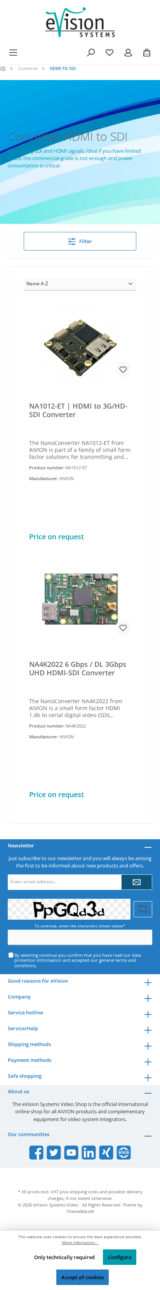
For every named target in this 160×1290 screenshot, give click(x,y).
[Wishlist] (109, 52)
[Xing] (106, 1152)
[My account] (128, 52)
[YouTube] (71, 1152)
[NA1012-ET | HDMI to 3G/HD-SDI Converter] (80, 343)
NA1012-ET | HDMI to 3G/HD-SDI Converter (78, 410)
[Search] (91, 52)
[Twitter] (54, 1152)
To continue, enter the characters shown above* (80, 926)
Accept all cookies (82, 1277)
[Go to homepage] (80, 22)
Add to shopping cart (80, 532)
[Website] (123, 1152)
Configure (119, 1257)
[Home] (3, 68)
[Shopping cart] (146, 52)
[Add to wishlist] (123, 369)
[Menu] (13, 52)
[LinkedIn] (88, 1152)
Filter (85, 241)
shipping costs (84, 1192)
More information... (80, 1242)
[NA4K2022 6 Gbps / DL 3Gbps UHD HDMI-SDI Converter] (80, 602)
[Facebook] (36, 1152)
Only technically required (64, 1257)
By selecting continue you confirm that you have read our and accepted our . (77, 960)
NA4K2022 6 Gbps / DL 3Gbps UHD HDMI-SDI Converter (77, 668)
